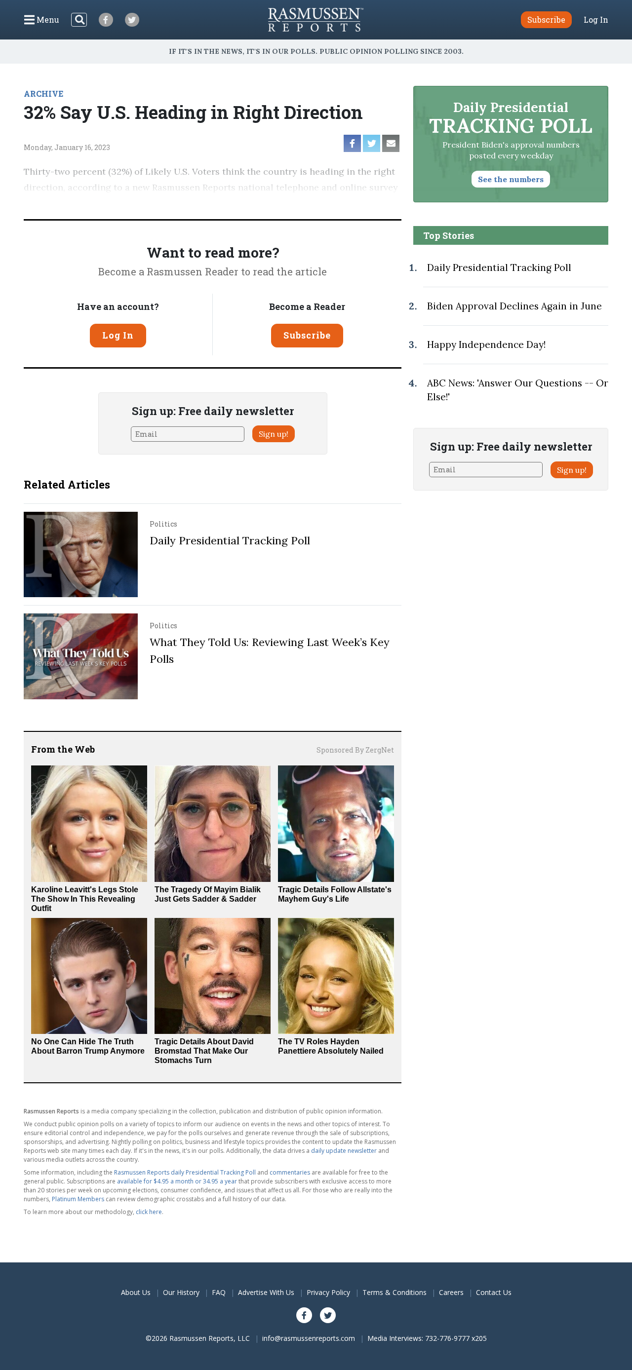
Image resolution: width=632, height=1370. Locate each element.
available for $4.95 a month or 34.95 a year (177, 1181)
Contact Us (494, 1292)
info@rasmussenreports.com (308, 1338)
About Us (136, 1292)
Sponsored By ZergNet (355, 750)
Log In (596, 20)
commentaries (290, 1172)
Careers (451, 1292)
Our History (181, 1292)
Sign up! (273, 434)
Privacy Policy (328, 1292)
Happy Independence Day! (486, 344)
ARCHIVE (43, 93)
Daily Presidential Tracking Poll (230, 540)
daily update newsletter (344, 1150)
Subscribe (307, 335)
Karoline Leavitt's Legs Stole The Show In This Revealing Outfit (84, 899)
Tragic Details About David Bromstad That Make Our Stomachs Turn (204, 1051)
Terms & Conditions (394, 1292)
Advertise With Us (266, 1292)
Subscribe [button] (546, 19)
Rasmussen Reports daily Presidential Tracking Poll (185, 1172)
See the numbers (511, 179)
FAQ (219, 1292)
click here (149, 1212)
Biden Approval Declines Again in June (514, 306)
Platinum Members (78, 1199)
